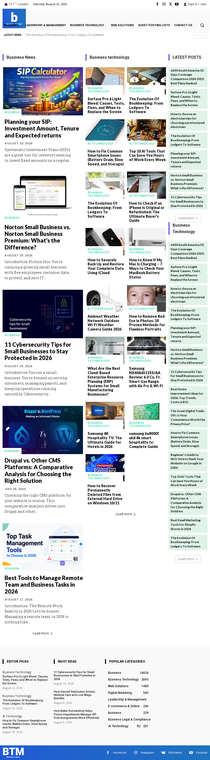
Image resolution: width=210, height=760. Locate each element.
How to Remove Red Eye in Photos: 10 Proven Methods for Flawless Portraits (147, 322)
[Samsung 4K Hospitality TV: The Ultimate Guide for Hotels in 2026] (105, 415)
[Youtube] (177, 4)
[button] (202, 25)
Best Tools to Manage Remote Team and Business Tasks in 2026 (44, 584)
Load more (41, 633)
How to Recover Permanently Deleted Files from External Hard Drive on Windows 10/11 (105, 494)
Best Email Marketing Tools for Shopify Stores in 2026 (186, 524)
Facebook (120, 752)
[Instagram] (164, 4)
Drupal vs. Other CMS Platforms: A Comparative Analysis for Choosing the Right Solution (39, 470)
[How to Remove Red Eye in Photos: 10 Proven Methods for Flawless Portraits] (146, 298)
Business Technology (99, 89)
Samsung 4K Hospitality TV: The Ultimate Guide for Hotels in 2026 (105, 439)
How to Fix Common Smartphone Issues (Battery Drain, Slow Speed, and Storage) (106, 157)
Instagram (147, 752)
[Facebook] (157, 4)
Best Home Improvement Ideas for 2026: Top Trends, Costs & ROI (187, 395)
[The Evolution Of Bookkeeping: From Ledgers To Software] (146, 80)
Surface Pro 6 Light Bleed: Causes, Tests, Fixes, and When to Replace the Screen (106, 105)
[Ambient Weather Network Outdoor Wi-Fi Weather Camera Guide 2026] (105, 298)
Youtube (201, 752)
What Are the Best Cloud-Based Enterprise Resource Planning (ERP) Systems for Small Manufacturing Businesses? (105, 381)
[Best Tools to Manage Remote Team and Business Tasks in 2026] (43, 547)
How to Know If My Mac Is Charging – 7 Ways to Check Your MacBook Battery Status (146, 268)
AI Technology (100, 143)
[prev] (196, 35)
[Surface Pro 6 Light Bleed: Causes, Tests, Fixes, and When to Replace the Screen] (105, 80)
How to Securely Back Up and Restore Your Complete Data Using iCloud (106, 266)
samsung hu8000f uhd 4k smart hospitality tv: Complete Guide (144, 439)
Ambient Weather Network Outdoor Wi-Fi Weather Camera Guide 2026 (104, 322)
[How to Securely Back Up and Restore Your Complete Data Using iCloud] (105, 241)
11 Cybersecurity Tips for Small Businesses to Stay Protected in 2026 (38, 351)
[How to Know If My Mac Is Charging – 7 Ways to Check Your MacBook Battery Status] (146, 241)
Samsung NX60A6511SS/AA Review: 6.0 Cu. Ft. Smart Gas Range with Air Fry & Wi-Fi (146, 377)
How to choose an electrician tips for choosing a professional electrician (188, 120)
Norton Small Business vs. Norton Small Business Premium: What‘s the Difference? (37, 237)
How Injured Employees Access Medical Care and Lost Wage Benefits (74, 695)
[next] (204, 35)
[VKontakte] (163, 752)
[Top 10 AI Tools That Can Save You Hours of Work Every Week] (146, 132)
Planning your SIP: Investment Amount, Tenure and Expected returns (72, 35)
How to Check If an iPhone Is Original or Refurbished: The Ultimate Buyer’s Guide (146, 212)
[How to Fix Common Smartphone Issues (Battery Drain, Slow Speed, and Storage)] (105, 132)
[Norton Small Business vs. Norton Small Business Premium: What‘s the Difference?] (43, 196)
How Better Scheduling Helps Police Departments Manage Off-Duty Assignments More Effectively (76, 714)
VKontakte (175, 752)
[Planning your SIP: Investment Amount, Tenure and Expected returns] (43, 91)
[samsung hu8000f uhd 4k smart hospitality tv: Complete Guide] (146, 415)
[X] (170, 4)
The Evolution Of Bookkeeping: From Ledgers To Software (146, 105)
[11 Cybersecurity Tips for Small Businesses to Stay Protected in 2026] (43, 314)
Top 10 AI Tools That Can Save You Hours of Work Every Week (147, 155)
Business (12, 112)
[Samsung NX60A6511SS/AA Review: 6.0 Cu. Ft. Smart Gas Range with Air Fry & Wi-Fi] (146, 350)
